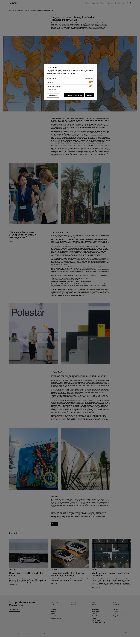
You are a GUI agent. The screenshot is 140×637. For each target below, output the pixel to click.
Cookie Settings (51, 89)
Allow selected (53, 95)
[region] (70, 82)
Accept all (89, 95)
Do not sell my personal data (74, 95)
